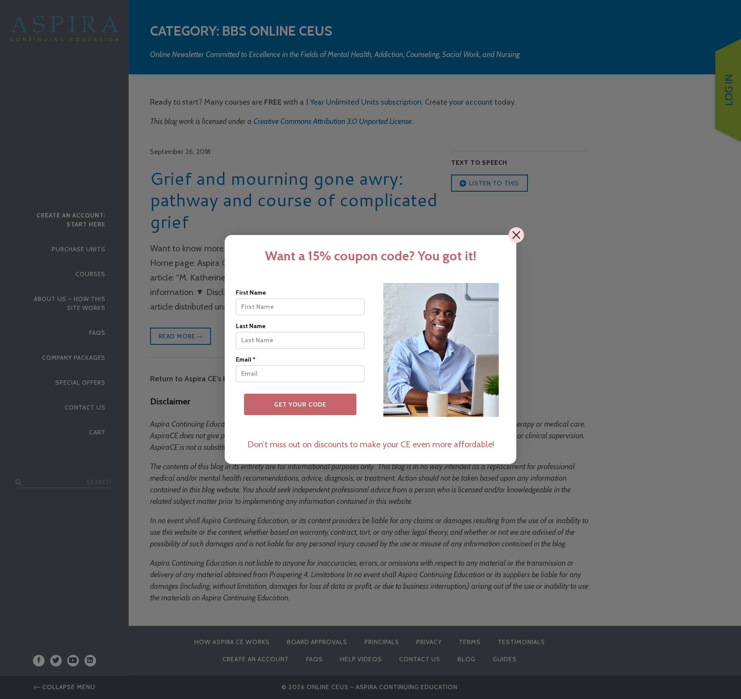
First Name (251, 292)
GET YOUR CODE (300, 404)
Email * (246, 359)
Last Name (250, 326)
